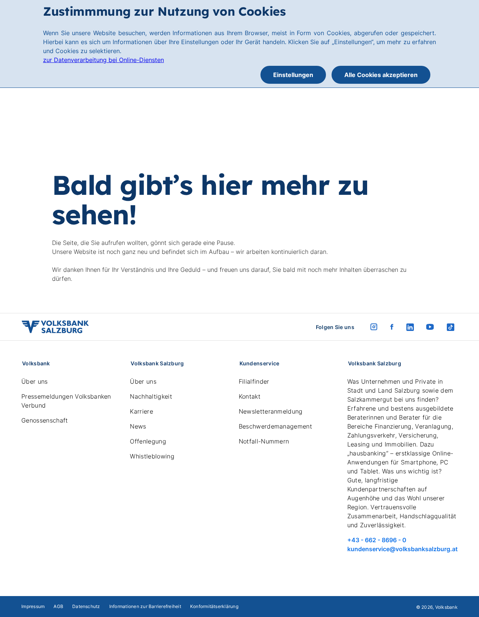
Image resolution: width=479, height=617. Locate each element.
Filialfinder (254, 381)
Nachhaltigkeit (151, 396)
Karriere (141, 411)
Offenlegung (148, 441)
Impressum (33, 606)
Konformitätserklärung (214, 606)
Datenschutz (86, 606)
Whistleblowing (152, 456)
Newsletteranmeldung (271, 411)
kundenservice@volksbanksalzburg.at (402, 549)
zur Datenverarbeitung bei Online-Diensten (103, 60)
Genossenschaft (44, 420)
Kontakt (249, 396)
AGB (58, 606)
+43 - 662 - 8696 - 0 (376, 540)
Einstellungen (293, 75)
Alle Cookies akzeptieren (381, 75)
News (138, 426)
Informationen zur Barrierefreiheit (145, 606)
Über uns (34, 381)
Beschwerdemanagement (275, 426)
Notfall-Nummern (264, 441)
